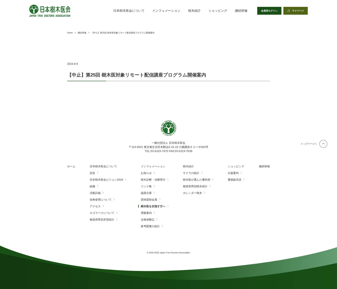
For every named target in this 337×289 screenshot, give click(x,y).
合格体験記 (147, 219)
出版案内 (233, 173)
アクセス (95, 206)
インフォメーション (166, 10)
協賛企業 (146, 192)
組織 (92, 186)
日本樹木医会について (129, 10)
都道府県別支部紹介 (102, 219)
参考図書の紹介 (150, 226)
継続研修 (241, 10)
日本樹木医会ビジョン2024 (106, 179)
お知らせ (146, 173)
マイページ (298, 10)
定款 (92, 173)
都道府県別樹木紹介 (195, 186)
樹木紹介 (194, 10)
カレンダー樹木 (192, 192)
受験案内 (146, 212)
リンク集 (146, 186)
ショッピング (217, 10)
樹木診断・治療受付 (153, 179)
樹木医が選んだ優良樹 (196, 179)
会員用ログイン (269, 10)
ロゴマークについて (102, 212)
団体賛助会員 (149, 199)
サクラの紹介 (191, 173)
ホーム (71, 166)
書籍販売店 (234, 179)
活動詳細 (95, 192)
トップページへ (309, 143)
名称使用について (101, 199)
